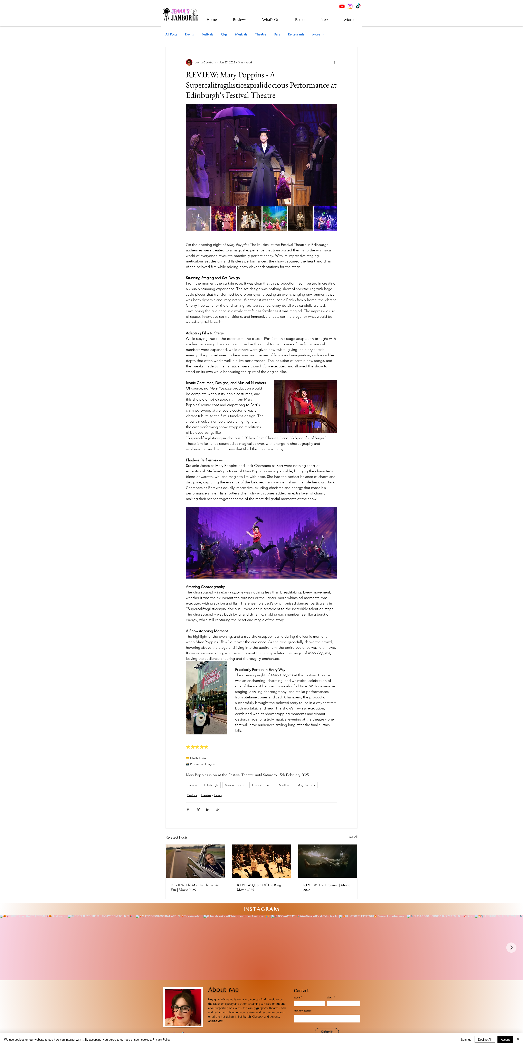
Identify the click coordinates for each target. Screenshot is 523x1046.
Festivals (207, 34)
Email (330, 997)
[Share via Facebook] (188, 809)
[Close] (518, 1039)
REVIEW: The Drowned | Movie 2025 (326, 887)
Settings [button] (466, 1039)
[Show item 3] (249, 218)
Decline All (485, 1039)
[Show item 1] (198, 218)
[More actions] (334, 62)
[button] (349, 19)
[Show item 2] (223, 218)
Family (218, 795)
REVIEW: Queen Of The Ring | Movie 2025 (260, 887)
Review (193, 785)
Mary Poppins (306, 785)
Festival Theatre (262, 785)
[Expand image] (261, 155)
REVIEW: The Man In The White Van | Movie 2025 (195, 887)
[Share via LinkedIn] (208, 809)
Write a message (302, 1010)
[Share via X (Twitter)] (198, 809)
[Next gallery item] (332, 155)
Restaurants (296, 34)
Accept (505, 1039)
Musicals (241, 34)
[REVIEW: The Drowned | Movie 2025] (327, 861)
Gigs (224, 34)
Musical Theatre (235, 785)
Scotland (285, 785)
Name (297, 997)
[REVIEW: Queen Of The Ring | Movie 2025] (261, 861)
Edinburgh (211, 785)
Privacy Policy (161, 1039)
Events (189, 34)
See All (353, 837)
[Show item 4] (275, 218)
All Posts (171, 34)
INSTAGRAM (262, 909)
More (316, 34)
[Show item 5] (300, 218)
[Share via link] (218, 809)
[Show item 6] (326, 218)
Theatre (260, 34)
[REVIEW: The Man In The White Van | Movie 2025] (195, 861)
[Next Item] (511, 947)
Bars (277, 34)
